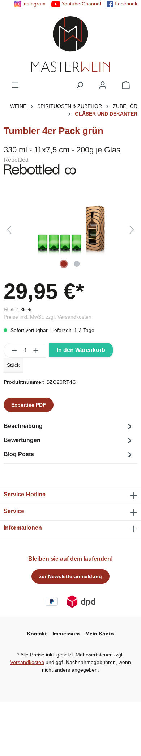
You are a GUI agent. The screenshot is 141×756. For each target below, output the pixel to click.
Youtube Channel (80, 4)
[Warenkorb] (125, 85)
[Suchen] (79, 85)
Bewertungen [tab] (22, 440)
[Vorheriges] (9, 230)
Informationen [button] (23, 528)
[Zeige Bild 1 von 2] (64, 264)
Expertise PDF (28, 405)
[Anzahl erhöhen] (36, 350)
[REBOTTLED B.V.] (70, 169)
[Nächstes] (132, 230)
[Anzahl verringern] (14, 350)
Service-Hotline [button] (25, 494)
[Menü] (15, 85)
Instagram (33, 4)
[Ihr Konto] (102, 85)
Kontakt (37, 634)
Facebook (125, 4)
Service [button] (14, 511)
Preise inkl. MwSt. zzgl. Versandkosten (47, 317)
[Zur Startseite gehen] (70, 44)
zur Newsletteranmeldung (70, 576)
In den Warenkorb (81, 350)
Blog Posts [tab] (19, 454)
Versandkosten (27, 662)
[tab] (69, 426)
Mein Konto (99, 634)
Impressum (66, 634)
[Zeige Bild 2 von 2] (77, 264)
